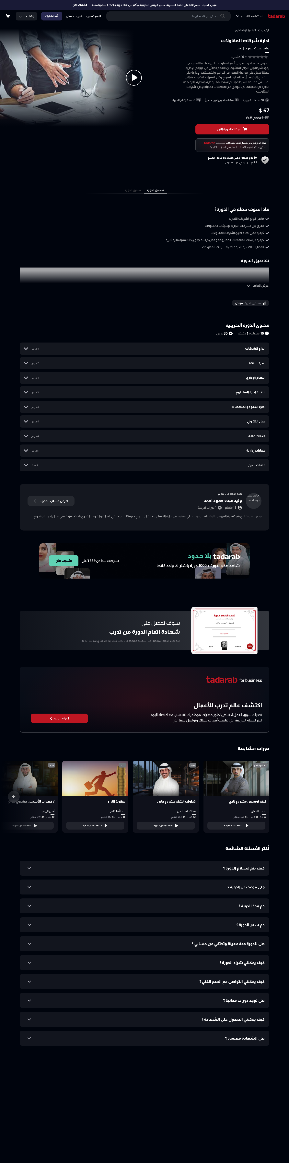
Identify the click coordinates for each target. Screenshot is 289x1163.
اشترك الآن (80, 4)
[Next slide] (14, 797)
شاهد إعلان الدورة (233, 825)
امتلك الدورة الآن (228, 129)
